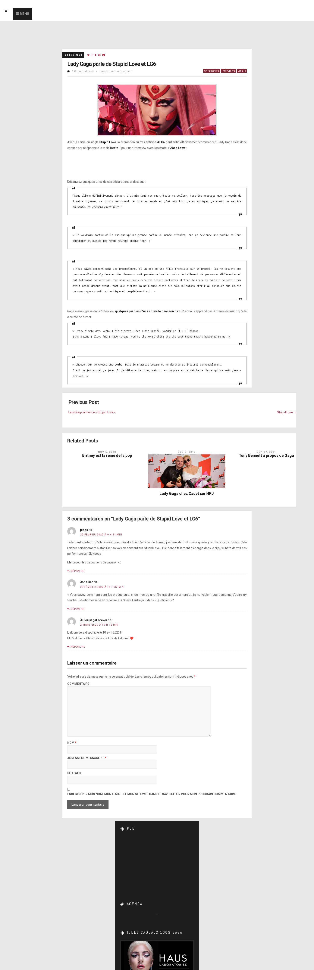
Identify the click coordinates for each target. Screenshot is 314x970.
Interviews (228, 70)
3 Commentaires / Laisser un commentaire (102, 71)
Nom (71, 742)
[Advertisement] (157, 862)
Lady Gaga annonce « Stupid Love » (92, 412)
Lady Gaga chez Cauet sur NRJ (187, 493)
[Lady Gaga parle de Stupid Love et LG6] (88, 55)
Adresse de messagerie (86, 758)
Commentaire (78, 683)
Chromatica (211, 70)
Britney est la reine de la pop (107, 455)
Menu (24, 14)
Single (242, 70)
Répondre (77, 571)
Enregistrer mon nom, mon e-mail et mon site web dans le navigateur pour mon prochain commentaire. (151, 794)
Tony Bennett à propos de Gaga (266, 455)
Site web (74, 773)
